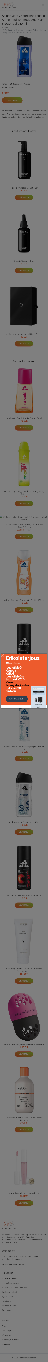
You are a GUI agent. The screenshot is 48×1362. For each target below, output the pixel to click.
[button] (17, 699)
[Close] (2, 655)
